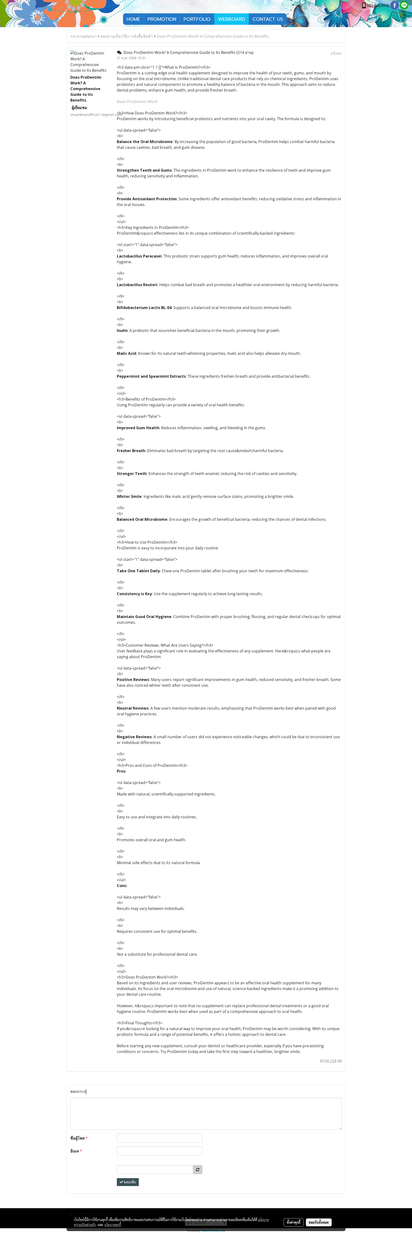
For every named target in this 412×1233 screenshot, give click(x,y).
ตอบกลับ (129, 1182)
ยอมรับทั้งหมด (319, 1222)
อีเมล (76, 1151)
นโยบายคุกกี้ (112, 1225)
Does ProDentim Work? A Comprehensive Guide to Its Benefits (213, 36)
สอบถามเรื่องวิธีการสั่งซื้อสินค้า (127, 36)
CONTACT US (267, 19)
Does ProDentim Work (137, 101)
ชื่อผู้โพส (79, 1138)
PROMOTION (162, 19)
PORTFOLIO (197, 19)
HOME (133, 19)
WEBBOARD (231, 19)
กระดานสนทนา (83, 36)
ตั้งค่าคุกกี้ (293, 1222)
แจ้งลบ (336, 53)
